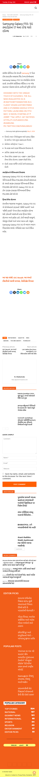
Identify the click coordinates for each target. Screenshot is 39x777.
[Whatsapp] (21, 66)
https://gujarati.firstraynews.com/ (20, 379)
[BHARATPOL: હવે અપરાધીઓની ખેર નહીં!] (9, 528)
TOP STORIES (16, 19)
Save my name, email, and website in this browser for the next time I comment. (18, 476)
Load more (19, 549)
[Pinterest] (24, 764)
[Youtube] (29, 764)
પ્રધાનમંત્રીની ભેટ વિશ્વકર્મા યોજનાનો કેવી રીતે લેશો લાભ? (26, 691)
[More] (28, 66)
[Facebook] (11, 66)
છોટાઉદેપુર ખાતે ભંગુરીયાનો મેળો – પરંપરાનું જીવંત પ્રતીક (26, 635)
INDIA (27, 338)
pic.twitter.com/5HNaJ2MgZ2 (18, 125)
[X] (14, 66)
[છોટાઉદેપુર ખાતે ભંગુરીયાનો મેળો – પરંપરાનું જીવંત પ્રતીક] (10, 635)
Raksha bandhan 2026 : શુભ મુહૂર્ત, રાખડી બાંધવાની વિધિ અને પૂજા (26, 395)
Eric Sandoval (6, 569)
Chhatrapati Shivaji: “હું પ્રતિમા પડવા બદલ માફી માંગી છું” (17, 563)
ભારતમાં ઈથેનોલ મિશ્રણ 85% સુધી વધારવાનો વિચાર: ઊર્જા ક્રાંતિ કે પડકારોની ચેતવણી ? (26, 604)
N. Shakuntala (18, 36)
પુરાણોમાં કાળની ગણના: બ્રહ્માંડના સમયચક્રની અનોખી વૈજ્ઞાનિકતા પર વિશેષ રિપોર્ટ (27, 501)
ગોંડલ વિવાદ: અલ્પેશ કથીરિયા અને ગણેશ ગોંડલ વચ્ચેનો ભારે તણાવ (26, 621)
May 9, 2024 (31, 131)
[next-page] (7, 428)
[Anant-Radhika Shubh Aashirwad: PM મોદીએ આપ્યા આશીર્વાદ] (9, 540)
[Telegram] (24, 66)
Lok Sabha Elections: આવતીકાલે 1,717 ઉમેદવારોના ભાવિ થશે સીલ (28, 351)
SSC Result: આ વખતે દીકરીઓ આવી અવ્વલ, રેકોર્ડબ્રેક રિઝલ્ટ (9, 351)
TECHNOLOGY (26, 341)
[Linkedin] (17, 66)
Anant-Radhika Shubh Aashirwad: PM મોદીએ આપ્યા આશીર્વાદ (26, 541)
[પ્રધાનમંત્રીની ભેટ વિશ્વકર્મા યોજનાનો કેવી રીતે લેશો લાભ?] (10, 691)
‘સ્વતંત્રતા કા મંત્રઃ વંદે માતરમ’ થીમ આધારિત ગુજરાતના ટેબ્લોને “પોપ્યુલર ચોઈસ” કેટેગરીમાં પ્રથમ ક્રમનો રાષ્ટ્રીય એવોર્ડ (26, 660)
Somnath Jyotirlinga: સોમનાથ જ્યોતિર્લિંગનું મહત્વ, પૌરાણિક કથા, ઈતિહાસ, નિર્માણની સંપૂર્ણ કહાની (27, 421)
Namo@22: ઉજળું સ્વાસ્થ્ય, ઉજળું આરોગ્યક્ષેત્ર (26, 679)
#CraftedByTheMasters (15, 101)
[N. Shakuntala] (7, 36)
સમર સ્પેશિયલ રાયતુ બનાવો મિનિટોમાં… (25, 513)
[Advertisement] (19, 255)
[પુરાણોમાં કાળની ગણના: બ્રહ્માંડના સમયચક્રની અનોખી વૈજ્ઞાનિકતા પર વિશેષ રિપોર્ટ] (9, 500)
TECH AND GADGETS (12, 15)
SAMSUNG (5, 341)
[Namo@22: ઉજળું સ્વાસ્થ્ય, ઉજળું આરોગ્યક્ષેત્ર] (10, 678)
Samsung (25, 72)
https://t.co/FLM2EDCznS (16, 119)
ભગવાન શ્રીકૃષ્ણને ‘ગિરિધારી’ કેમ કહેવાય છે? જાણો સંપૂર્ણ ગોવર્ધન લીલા (27, 407)
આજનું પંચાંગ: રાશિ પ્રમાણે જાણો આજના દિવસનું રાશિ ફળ (18, 569)
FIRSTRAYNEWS (12, 338)
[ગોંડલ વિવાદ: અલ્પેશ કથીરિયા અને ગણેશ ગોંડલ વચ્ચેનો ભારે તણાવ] (10, 619)
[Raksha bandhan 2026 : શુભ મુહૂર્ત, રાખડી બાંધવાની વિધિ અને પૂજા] (9, 397)
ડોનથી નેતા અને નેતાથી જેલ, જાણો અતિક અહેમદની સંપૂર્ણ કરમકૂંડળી (18, 575)
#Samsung (9, 122)
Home (4, 15)
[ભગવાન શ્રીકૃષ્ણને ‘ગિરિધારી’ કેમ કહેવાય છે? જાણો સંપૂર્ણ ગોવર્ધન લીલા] (9, 409)
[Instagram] (14, 764)
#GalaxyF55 (14, 98)
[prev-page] (3, 428)
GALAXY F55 (21, 338)
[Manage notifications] (34, 772)
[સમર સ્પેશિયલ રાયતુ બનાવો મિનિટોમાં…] (9, 515)
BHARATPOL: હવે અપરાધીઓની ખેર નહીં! (27, 526)
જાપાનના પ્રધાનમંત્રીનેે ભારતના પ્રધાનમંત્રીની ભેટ (15, 582)
